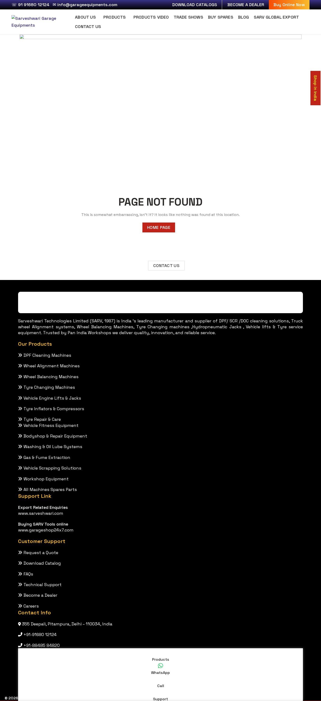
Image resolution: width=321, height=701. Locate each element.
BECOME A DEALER (245, 4)
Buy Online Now (289, 4)
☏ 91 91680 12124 (30, 4)
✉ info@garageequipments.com (85, 4)
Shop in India (315, 88)
